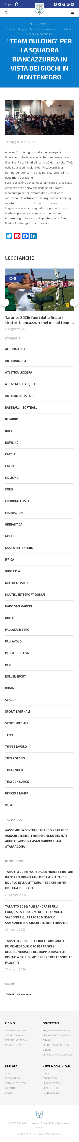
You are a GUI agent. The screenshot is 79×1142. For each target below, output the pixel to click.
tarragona (16, 846)
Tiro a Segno (15, 758)
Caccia (10, 454)
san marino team (47, 841)
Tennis (10, 735)
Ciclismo (12, 477)
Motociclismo (16, 583)
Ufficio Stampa (52, 1083)
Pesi (8, 664)
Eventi (9, 1092)
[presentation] (5, 303)
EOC (65, 830)
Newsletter (50, 1087)
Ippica (9, 559)
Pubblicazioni (51, 1092)
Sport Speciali (16, 723)
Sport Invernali (17, 711)
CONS (32, 142)
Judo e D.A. (13, 571)
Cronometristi (17, 501)
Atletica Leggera (18, 372)
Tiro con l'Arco (17, 781)
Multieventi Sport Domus (25, 594)
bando (47, 830)
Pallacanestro (17, 629)
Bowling (11, 442)
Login (8, 4)
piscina (25, 841)
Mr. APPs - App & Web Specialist (44, 1133)
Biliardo (11, 419)
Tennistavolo (16, 746)
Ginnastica (13, 524)
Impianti (10, 1087)
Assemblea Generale (23, 830)
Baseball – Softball (21, 407)
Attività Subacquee (20, 384)
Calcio (10, 466)
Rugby (9, 688)
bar (57, 830)
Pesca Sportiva (17, 653)
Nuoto (10, 618)
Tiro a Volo (14, 770)
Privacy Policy (48, 1123)
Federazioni (14, 512)
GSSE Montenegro (19, 548)
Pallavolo (13, 641)
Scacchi (11, 700)
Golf (9, 536)
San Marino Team (15, 1083)
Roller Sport (15, 676)
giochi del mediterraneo (26, 835)
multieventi (57, 835)
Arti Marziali (15, 360)
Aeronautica (15, 349)
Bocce (9, 431)
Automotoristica (19, 396)
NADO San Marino (18, 606)
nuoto (12, 841)
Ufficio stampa (17, 793)
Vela (8, 805)
